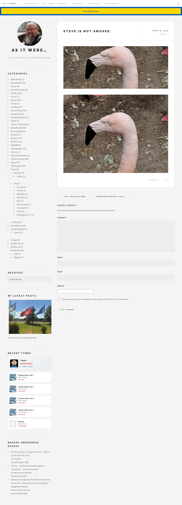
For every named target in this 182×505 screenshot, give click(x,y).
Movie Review (16, 127)
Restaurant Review (19, 155)
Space (13, 162)
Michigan (20, 194)
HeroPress (77, 4)
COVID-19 (15, 93)
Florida (20, 190)
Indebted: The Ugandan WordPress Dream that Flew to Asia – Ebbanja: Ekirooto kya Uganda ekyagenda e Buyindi (30, 483)
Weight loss (16, 243)
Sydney (20, 176)
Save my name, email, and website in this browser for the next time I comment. (95, 299)
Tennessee (21, 208)
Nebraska (21, 197)
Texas (19, 211)
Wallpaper (48, 4)
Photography (112, 4)
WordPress (15, 250)
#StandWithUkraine (91, 11)
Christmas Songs (18, 89)
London (17, 232)
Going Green (16, 114)
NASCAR (14, 145)
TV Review (15, 222)
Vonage (14, 240)
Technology (16, 166)
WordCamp (15, 247)
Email (60, 272)
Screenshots (31, 4)
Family (13, 100)
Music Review (16, 131)
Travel (13, 169)
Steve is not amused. (87, 31)
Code (16, 253)
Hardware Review (18, 117)
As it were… (10, 3)
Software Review (18, 159)
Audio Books (16, 79)
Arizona (20, 187)
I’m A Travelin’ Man (74, 196)
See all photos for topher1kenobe (22, 337)
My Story (14, 141)
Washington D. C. (24, 214)
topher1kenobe (26, 363)
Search (178, 3)
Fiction (14, 103)
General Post (16, 110)
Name (60, 257)
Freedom (14, 107)
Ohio (19, 201)
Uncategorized (17, 225)
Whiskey (62, 4)
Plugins (17, 257)
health (13, 121)
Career (13, 86)
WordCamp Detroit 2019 (110, 196)
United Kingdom (18, 229)
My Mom (14, 138)
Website (60, 286)
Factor (13, 96)
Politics (14, 152)
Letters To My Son (18, 124)
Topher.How (94, 4)
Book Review (16, 83)
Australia (17, 172)
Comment (62, 217)
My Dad (14, 134)
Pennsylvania (22, 204)
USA (15, 183)
